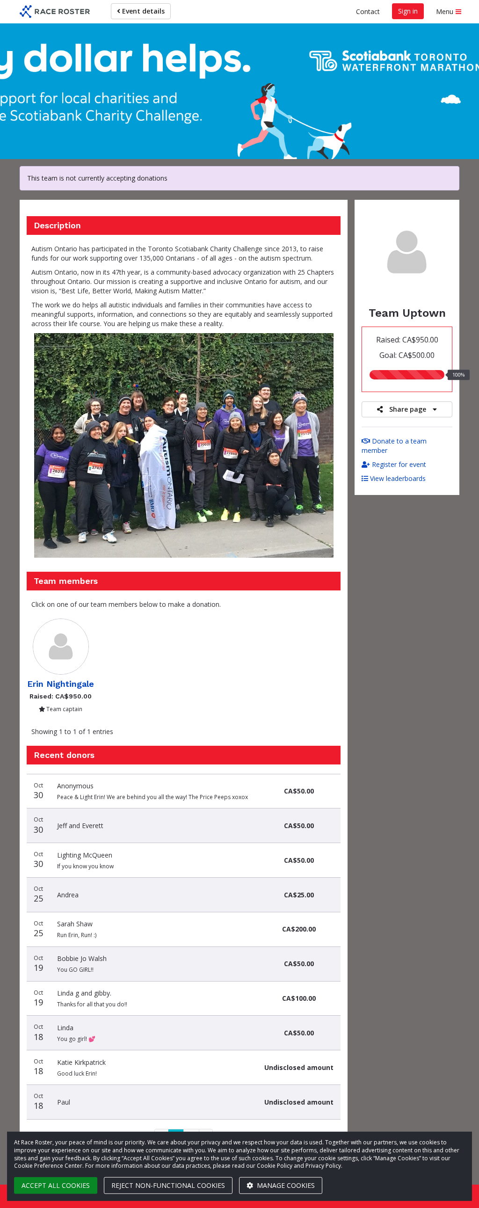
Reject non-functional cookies (168, 1185)
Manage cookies (285, 1185)
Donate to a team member (394, 446)
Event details (142, 11)
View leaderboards (397, 478)
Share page (407, 409)
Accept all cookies (56, 1185)
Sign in (408, 11)
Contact (368, 11)
